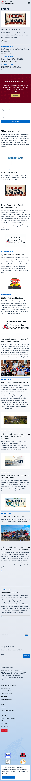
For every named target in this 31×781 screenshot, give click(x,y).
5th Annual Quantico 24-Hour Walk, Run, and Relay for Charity (15, 340)
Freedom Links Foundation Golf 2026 (15, 382)
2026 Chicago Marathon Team (12, 516)
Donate (4, 730)
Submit (26, 656)
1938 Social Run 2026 (9, 172)
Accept (5, 777)
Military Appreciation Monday (12, 131)
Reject (12, 777)
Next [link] (26, 634)
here (21, 670)
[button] (29, 2)
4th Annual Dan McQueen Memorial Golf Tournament (15, 476)
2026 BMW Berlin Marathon (12, 298)
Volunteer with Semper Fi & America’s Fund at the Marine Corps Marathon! (15, 548)
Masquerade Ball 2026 (9, 592)
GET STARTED (15, 95)
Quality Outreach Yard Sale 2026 (13, 255)
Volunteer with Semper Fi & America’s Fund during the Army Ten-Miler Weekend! (15, 436)
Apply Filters (15, 121)
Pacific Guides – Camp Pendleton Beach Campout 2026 (13, 206)
